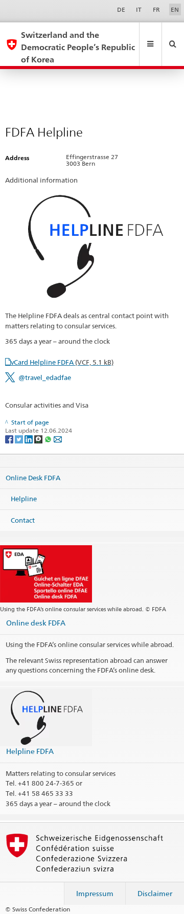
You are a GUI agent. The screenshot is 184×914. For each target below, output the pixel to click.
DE (121, 9)
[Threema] (39, 438)
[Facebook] (10, 438)
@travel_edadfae (44, 377)
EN (175, 9)
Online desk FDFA (35, 622)
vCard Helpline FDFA (62, 362)
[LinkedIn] (29, 438)
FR (156, 9)
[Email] (58, 438)
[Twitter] (20, 438)
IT (139, 9)
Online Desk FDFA (33, 477)
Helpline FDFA (30, 751)
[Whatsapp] (49, 438)
